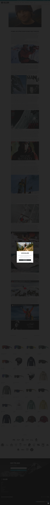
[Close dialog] (32, 243)
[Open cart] (48, 503)
